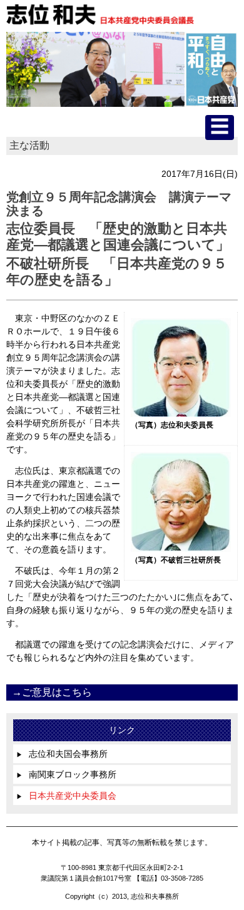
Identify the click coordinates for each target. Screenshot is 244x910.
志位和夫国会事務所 (62, 754)
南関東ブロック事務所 (66, 774)
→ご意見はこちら (52, 692)
